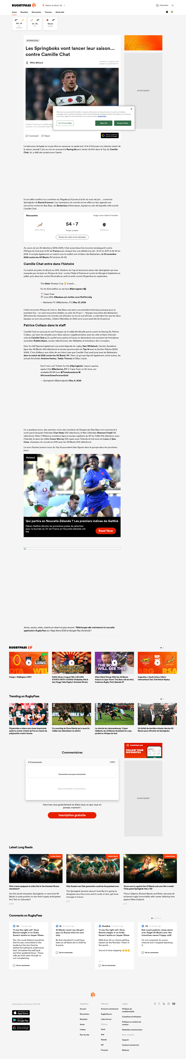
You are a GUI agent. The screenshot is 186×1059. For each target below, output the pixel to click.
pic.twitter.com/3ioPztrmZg (78, 297)
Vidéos (83, 1029)
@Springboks (76, 288)
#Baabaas (59, 297)
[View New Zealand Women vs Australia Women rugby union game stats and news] (19, 23)
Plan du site (84, 1034)
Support (125, 1040)
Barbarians (62, 205)
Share (47, 135)
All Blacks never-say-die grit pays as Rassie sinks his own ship (70, 932)
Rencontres (36, 12)
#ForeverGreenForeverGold (54, 375)
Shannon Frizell (104, 432)
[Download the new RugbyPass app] (72, 549)
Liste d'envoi (106, 1019)
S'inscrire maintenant (109, 1009)
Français (104, 1050)
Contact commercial (130, 1045)
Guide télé (60, 12)
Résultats (24, 12)
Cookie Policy (102, 116)
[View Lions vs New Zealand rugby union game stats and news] (50, 23)
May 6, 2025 (75, 380)
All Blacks (44, 257)
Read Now (106, 531)
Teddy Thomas (65, 358)
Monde (104, 1039)
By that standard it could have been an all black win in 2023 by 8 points (71, 942)
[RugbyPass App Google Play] (37, 1020)
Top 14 (86, 349)
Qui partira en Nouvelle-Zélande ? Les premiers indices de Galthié (72, 521)
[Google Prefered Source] (108, 136)
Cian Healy (58, 432)
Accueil (83, 1009)
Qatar (47, 283)
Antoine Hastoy (48, 358)
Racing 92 (71, 149)
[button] (36, 879)
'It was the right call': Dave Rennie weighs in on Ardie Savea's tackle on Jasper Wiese (28, 932)
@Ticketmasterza (69, 372)
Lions (106, 439)
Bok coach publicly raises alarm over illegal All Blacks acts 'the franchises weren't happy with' (157, 932)
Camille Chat (37, 337)
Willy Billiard (36, 62)
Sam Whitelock (90, 346)
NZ (102, 1045)
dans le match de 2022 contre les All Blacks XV (46, 355)
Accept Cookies (122, 123)
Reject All (103, 123)
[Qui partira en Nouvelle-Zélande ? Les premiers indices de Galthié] (72, 485)
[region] (94, 118)
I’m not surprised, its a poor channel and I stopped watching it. (157, 942)
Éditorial (125, 1050)
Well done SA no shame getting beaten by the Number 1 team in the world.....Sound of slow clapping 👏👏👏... (114, 950)
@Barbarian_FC (59, 369)
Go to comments (22, 965)
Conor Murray (57, 439)
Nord (103, 1029)
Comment (34, 135)
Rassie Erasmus (45, 202)
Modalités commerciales (132, 1029)
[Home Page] (24, 5)
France (56, 251)
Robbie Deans (40, 340)
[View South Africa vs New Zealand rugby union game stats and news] (35, 23)
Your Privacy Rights (65, 123)
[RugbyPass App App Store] (37, 1013)
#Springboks (76, 365)
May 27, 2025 (79, 302)
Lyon (41, 146)
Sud (102, 1034)
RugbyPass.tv (106, 1014)
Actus (14, 12)
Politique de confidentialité (128, 1010)
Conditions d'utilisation (131, 1016)
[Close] (131, 109)
